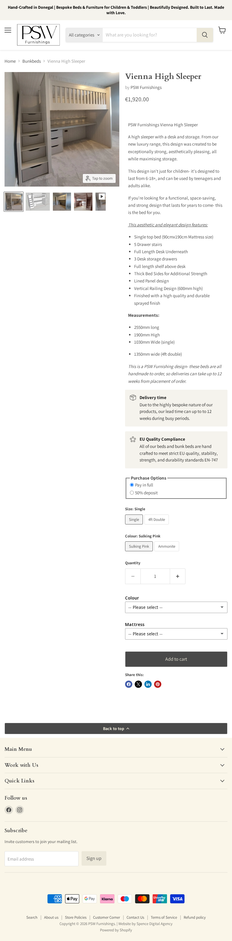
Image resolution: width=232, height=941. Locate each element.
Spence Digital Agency (154, 923)
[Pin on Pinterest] (157, 684)
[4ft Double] (157, 526)
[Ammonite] (167, 552)
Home (10, 61)
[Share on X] (138, 684)
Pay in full (144, 484)
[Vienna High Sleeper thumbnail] (62, 201)
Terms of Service (164, 917)
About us (51, 917)
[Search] (205, 35)
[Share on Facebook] (128, 684)
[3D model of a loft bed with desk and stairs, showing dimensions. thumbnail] (37, 201)
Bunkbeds (31, 61)
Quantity (132, 563)
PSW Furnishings (146, 87)
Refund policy (195, 917)
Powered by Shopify (116, 930)
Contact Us (135, 917)
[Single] (134, 526)
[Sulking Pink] (139, 552)
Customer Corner (106, 917)
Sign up (94, 858)
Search (31, 917)
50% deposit (146, 492)
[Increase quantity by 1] (177, 576)
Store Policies (75, 917)
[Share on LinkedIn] (148, 684)
